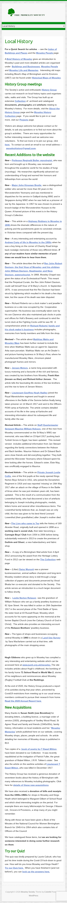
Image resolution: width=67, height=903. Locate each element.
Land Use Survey (51, 637)
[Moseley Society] (26, 12)
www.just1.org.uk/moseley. (36, 665)
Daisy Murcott (26, 569)
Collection (20, 101)
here (7, 144)
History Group (49, 90)
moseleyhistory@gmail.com (21, 148)
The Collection (48, 559)
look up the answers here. (36, 871)
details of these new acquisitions (31, 785)
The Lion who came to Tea (25, 523)
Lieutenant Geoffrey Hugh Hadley (30, 392)
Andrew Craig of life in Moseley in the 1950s (28, 242)
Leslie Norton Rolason (24, 598)
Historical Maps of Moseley (46, 78)
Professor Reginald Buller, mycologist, (32, 160)
